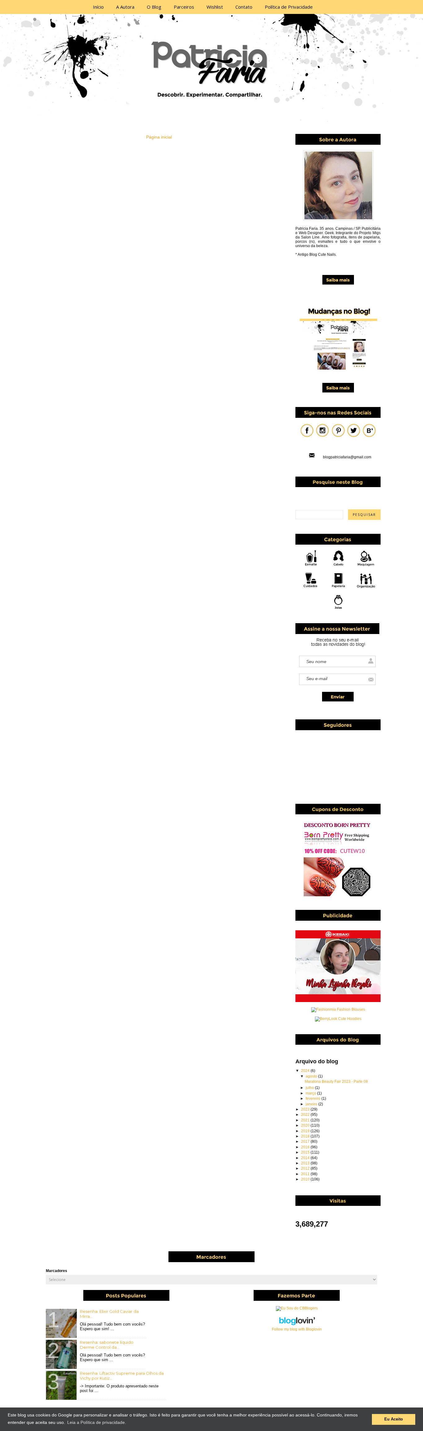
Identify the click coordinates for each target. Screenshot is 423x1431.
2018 (306, 1136)
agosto (312, 1076)
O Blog (154, 7)
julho (310, 1088)
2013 (306, 1163)
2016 (306, 1147)
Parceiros (184, 7)
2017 (306, 1141)
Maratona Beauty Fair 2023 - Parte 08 (336, 1081)
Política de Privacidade (289, 7)
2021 (306, 1120)
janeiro (312, 1104)
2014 (306, 1158)
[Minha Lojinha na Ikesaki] (338, 1001)
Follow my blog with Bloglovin (297, 1329)
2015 (306, 1152)
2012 (306, 1168)
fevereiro (313, 1098)
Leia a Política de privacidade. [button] (96, 1422)
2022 (306, 1114)
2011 (306, 1174)
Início (98, 7)
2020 (306, 1125)
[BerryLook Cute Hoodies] (338, 1019)
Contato (243, 7)
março (311, 1093)
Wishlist (215, 7)
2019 (306, 1131)
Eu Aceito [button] (393, 1419)
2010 (306, 1179)
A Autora (125, 7)
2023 (306, 1109)
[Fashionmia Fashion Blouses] (338, 1009)
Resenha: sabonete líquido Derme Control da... (106, 1345)
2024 (306, 1071)
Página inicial (159, 137)
